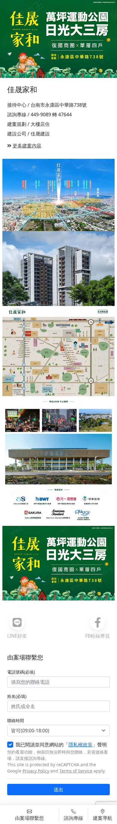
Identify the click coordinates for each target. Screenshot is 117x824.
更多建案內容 (27, 145)
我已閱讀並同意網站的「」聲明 (61, 744)
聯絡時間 (15, 720)
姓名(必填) (16, 696)
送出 (58, 789)
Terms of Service (75, 771)
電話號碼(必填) (21, 672)
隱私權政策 (80, 744)
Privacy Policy (35, 771)
